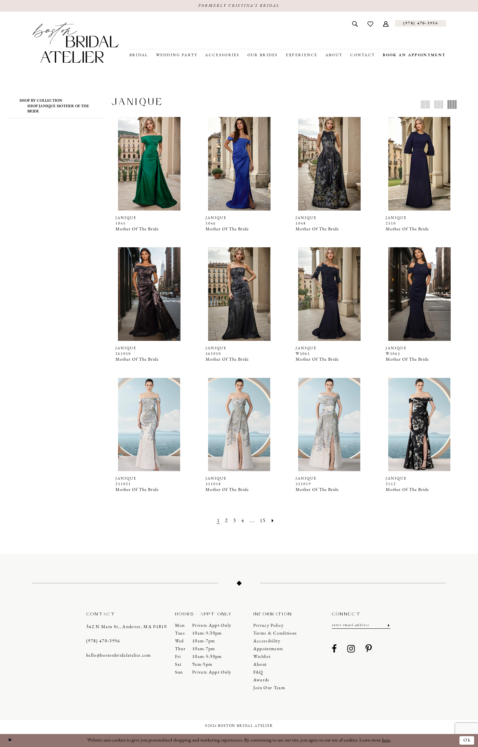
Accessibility (266, 641)
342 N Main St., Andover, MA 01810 (126, 627)
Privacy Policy (268, 625)
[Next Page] (273, 521)
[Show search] (355, 23)
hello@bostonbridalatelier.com (118, 655)
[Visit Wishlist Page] (370, 23)
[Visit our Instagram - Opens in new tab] (351, 649)
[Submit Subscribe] (388, 625)
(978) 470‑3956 (103, 641)
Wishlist (262, 656)
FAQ (258, 672)
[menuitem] (355, 23)
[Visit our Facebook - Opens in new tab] (334, 649)
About (260, 664)
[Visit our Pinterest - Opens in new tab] (368, 649)
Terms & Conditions (275, 633)
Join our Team (269, 688)
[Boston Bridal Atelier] (76, 43)
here (386, 740)
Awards (261, 680)
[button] (385, 23)
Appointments (268, 649)
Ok (467, 740)
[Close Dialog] (10, 740)
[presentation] (149, 163)
